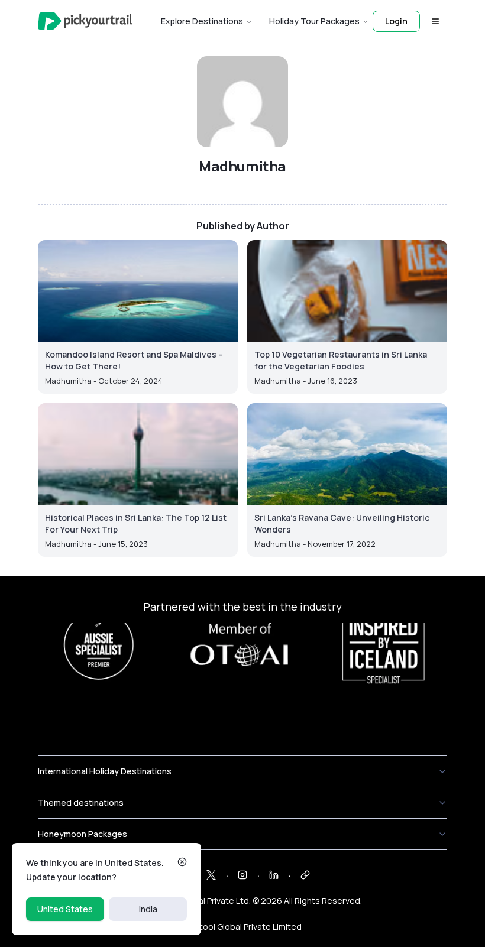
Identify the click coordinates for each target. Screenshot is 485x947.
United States (65, 908)
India (148, 908)
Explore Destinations (202, 21)
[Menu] (435, 21)
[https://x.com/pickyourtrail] (211, 875)
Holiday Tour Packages (314, 21)
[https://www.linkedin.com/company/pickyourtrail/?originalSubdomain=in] (274, 875)
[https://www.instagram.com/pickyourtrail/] (242, 875)
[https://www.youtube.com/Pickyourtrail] (305, 875)
